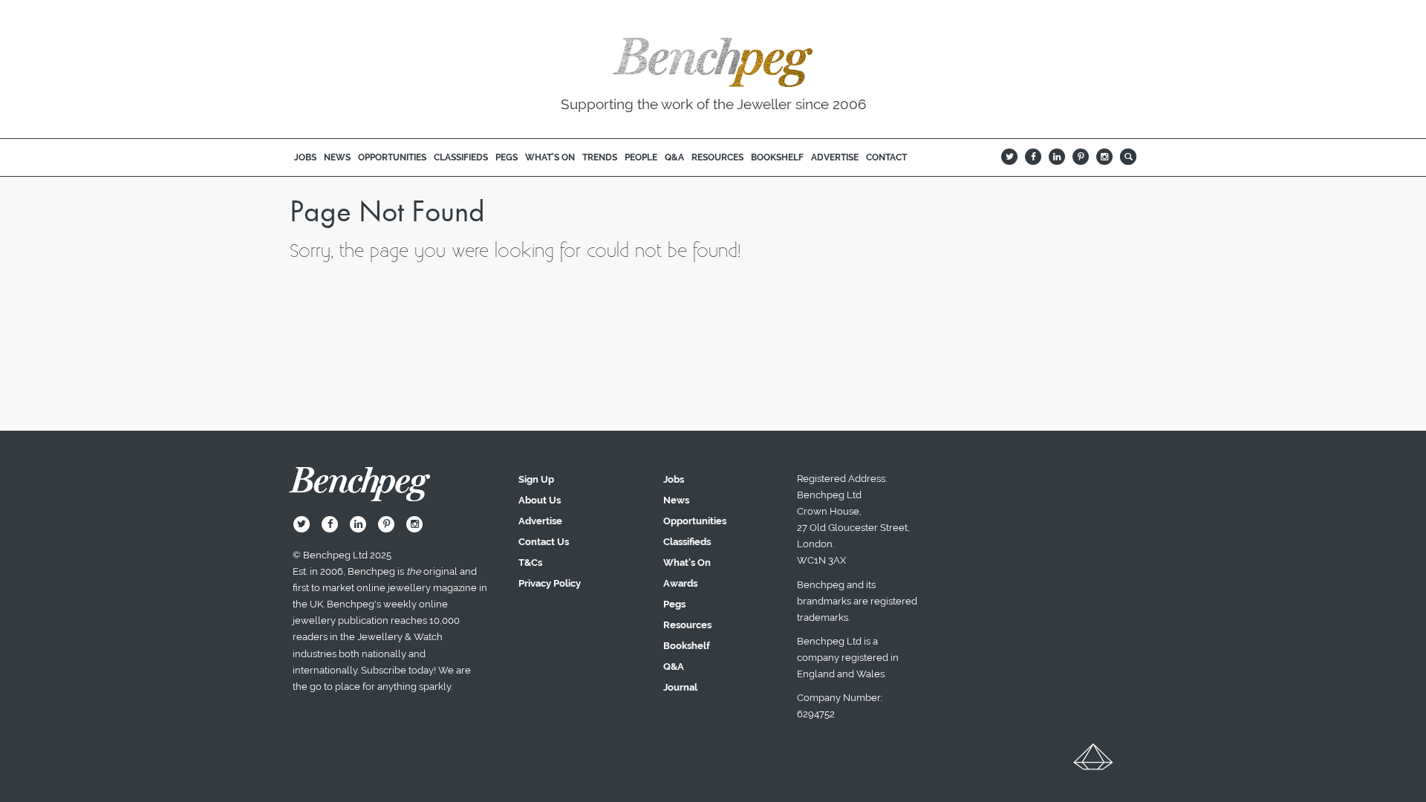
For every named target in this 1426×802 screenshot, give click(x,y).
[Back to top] (1093, 761)
